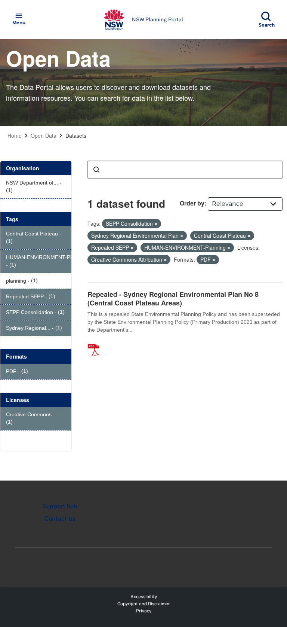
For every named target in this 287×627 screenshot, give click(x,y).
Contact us (59, 518)
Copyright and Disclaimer (143, 603)
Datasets (75, 135)
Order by (192, 203)
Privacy (143, 611)
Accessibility (143, 596)
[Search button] (96, 170)
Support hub (59, 506)
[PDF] (96, 342)
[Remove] (155, 224)
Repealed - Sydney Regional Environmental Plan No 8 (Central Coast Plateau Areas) (173, 298)
